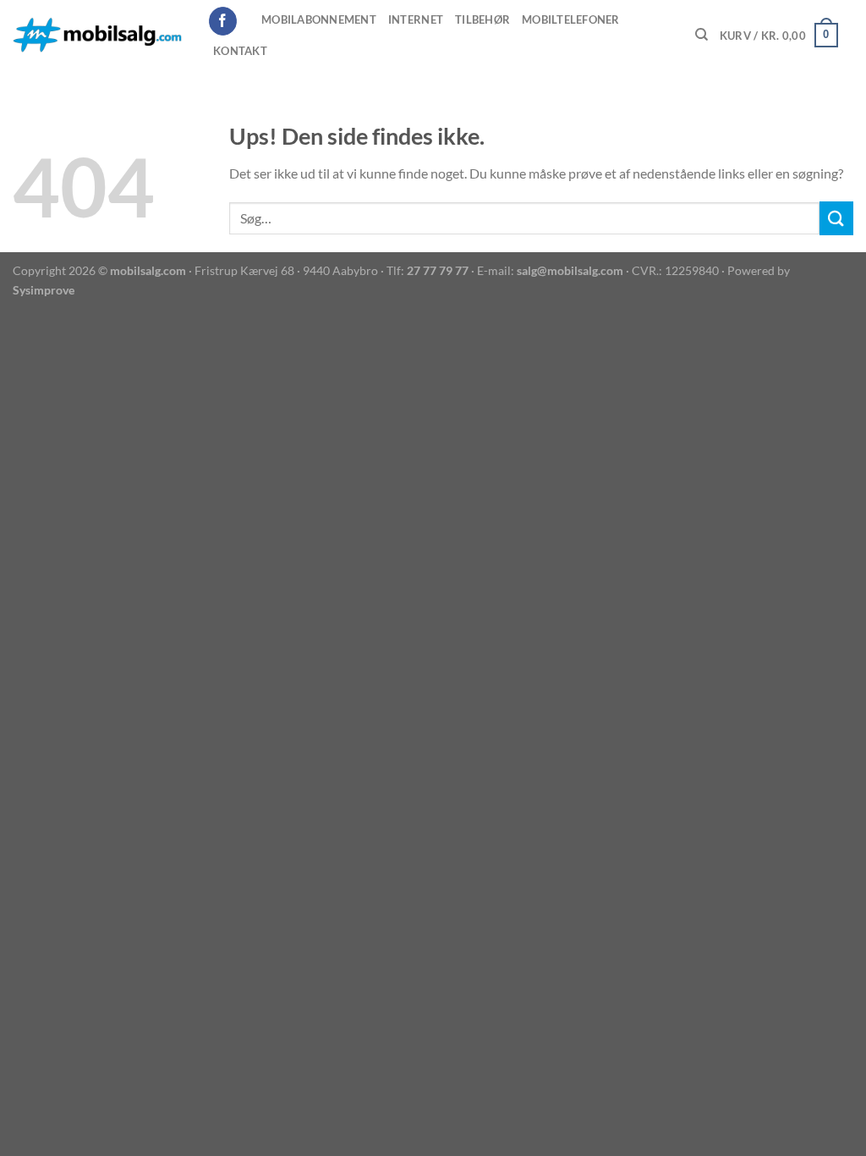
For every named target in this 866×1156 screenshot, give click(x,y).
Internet (415, 19)
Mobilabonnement (318, 19)
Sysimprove (43, 290)
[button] (779, 35)
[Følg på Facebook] (223, 21)
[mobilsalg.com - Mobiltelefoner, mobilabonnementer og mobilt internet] (97, 35)
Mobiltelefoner (571, 19)
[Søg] (701, 35)
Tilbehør (482, 19)
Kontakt (240, 51)
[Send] (836, 217)
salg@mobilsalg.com (570, 270)
